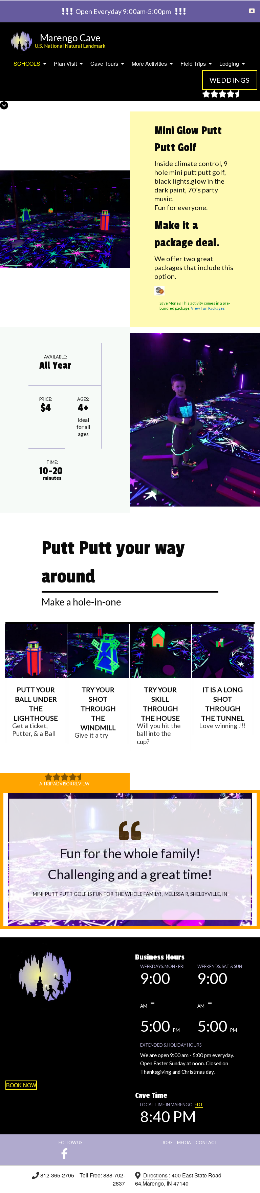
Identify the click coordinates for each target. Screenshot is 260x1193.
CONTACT (206, 1142)
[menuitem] (28, 63)
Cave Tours (104, 63)
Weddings (230, 80)
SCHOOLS (27, 63)
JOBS (167, 1142)
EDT (199, 1104)
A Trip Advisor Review (64, 783)
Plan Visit (65, 63)
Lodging (229, 63)
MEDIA (184, 1142)
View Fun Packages (208, 308)
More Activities (149, 63)
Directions (155, 1175)
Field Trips (193, 63)
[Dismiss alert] (252, 11)
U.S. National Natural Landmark (70, 46)
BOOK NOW (21, 1085)
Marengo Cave (70, 37)
